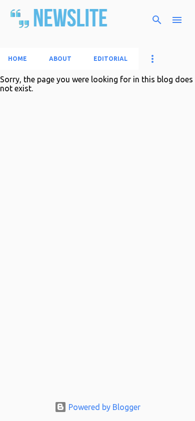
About (60, 58)
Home (17, 58)
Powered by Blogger (103, 407)
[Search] (157, 20)
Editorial (111, 58)
